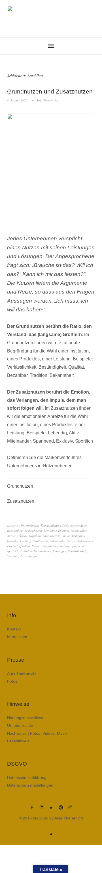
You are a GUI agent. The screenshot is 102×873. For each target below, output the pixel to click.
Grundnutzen (51, 536)
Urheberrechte (20, 725)
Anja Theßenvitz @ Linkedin (41, 809)
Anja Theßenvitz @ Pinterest (60, 809)
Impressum (17, 636)
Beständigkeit (33, 530)
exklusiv (22, 536)
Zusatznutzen (28, 556)
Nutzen (71, 541)
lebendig (12, 541)
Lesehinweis (18, 741)
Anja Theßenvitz (21, 673)
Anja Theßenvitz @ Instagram (70, 809)
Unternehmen (42, 551)
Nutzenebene (85, 541)
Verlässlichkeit (77, 551)
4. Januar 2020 (17, 100)
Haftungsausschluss (25, 717)
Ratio (35, 546)
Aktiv (83, 525)
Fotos (12, 681)
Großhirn (35, 536)
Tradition (26, 551)
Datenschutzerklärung (26, 777)
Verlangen (59, 551)
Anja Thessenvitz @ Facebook (31, 809)
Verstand (12, 556)
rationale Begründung (55, 546)
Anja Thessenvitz (47, 100)
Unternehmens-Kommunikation (41, 525)
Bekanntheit (15, 530)
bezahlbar (50, 530)
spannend (77, 546)
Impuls (65, 536)
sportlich (12, 551)
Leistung (25, 541)
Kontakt (14, 629)
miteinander (57, 541)
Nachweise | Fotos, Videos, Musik (37, 733)
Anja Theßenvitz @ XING (51, 809)
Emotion (63, 530)
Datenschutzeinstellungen (30, 785)
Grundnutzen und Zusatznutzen (50, 91)
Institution (78, 536)
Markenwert (40, 541)
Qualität (24, 546)
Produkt (12, 546)
